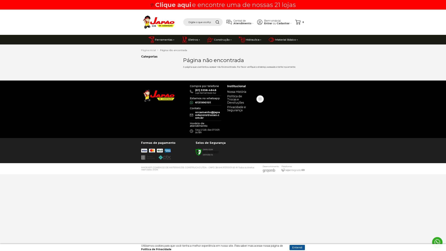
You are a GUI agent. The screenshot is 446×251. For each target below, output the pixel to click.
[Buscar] (217, 22)
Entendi (297, 247)
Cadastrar (283, 23)
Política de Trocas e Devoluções (235, 99)
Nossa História (236, 91)
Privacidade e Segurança (236, 108)
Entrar (268, 23)
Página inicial (148, 50)
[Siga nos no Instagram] (260, 99)
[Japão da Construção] (158, 22)
